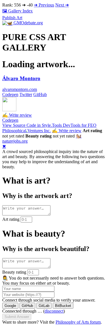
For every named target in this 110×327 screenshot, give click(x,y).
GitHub (40, 94)
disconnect (54, 311)
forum (78, 322)
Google (10, 306)
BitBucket (63, 306)
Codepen (10, 94)
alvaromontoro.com (19, 89)
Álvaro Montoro (21, 78)
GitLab (44, 306)
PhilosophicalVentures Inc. (26, 130)
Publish (12, 17)
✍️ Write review (17, 115)
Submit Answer (17, 317)
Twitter (25, 94)
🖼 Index (17, 10)
